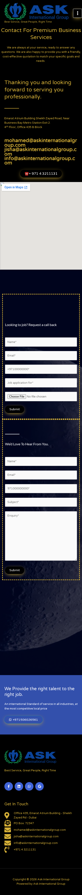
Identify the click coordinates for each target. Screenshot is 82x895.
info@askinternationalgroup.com (39, 160)
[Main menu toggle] (77, 13)
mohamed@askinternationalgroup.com (40, 142)
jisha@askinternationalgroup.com (40, 151)
